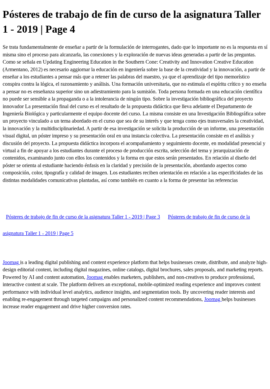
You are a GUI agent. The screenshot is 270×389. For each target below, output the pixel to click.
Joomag (11, 262)
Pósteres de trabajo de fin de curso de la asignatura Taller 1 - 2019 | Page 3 (83, 217)
